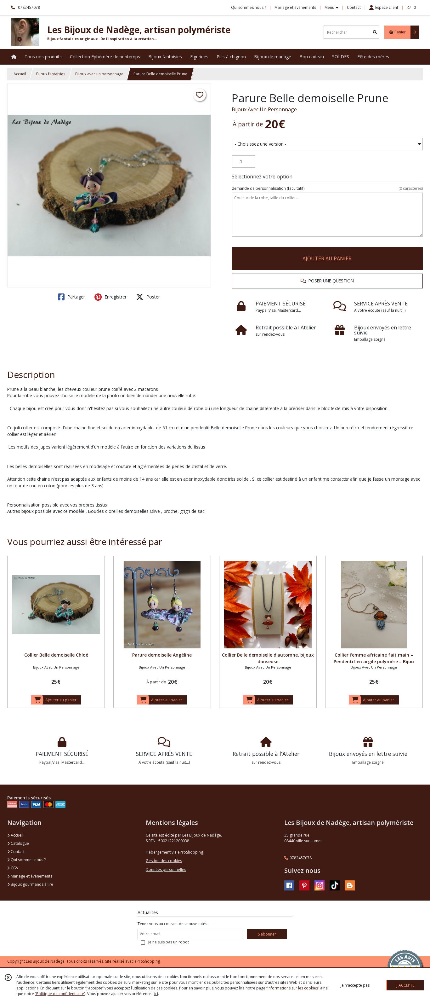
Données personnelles (166, 869)
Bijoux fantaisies (50, 74)
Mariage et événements (31, 876)
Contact (354, 7)
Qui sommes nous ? (28, 859)
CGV (14, 868)
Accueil (20, 74)
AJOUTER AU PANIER (327, 258)
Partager (75, 297)
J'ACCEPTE (405, 985)
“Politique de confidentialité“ (60, 993)
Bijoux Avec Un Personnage (264, 109)
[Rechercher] (375, 32)
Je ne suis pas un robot (168, 942)
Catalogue (19, 843)
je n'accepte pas (355, 985)
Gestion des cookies (164, 860)
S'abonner (267, 934)
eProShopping (147, 961)
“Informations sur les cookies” (292, 988)
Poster (152, 297)
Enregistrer (115, 297)
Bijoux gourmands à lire (31, 884)
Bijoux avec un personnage (99, 74)
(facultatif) (327, 188)
